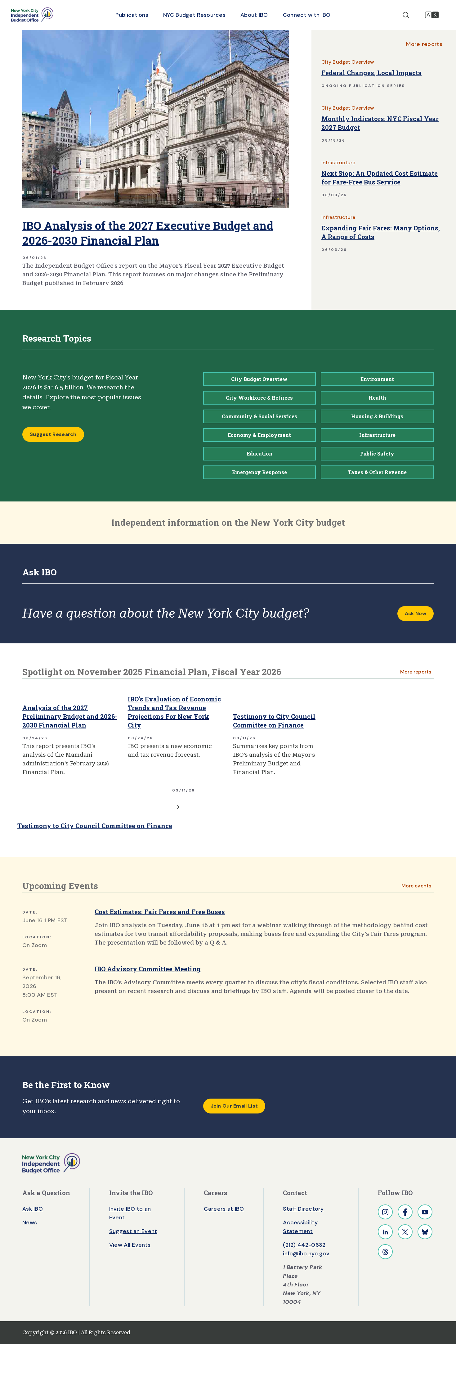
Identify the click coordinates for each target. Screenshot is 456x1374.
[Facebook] (405, 1212)
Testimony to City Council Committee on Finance (274, 720)
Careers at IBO (224, 1209)
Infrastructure (338, 162)
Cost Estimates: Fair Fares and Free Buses (160, 912)
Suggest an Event (133, 1231)
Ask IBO (32, 1209)
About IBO (254, 15)
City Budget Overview (347, 62)
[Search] (405, 14)
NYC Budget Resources (194, 15)
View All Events (130, 1245)
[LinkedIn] (385, 1232)
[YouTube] (425, 1212)
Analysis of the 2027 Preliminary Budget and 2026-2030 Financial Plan (69, 716)
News (29, 1222)
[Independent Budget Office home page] (32, 14)
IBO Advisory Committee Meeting (148, 969)
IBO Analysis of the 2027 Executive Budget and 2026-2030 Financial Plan (147, 233)
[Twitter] (405, 1232)
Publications (131, 15)
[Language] (431, 14)
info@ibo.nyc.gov (306, 1253)
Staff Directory (303, 1209)
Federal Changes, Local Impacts (371, 73)
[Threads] (385, 1251)
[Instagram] (385, 1212)
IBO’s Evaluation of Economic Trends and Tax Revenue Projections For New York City (174, 712)
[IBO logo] (51, 1163)
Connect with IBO (307, 15)
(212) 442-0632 (304, 1245)
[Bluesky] (425, 1232)
